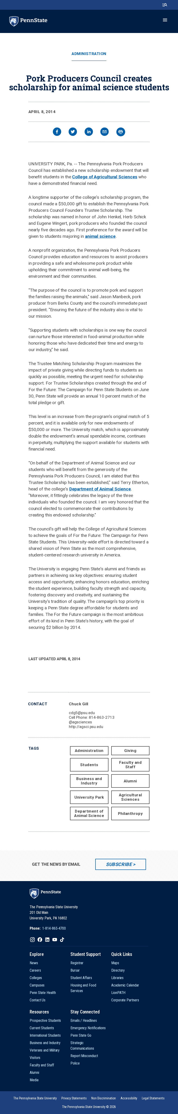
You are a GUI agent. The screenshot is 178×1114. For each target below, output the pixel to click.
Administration (89, 54)
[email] (104, 132)
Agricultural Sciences (130, 797)
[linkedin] (89, 132)
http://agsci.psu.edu (86, 726)
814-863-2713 (101, 717)
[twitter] (73, 132)
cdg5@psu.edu (82, 712)
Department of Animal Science (100, 489)
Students (89, 764)
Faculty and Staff (130, 764)
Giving (130, 750)
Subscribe (119, 864)
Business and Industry (89, 780)
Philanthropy (130, 813)
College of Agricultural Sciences (104, 177)
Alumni (130, 781)
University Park (89, 797)
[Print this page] (120, 131)
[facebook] (57, 132)
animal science (100, 236)
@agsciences (80, 722)
